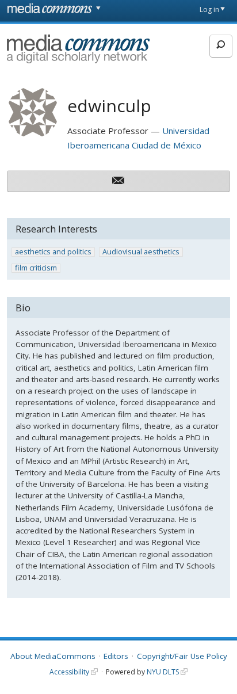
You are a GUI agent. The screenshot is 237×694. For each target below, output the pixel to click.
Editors (116, 656)
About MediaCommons (52, 656)
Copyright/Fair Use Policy (182, 656)
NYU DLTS (163, 672)
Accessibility (69, 672)
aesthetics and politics (53, 252)
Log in (209, 9)
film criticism (36, 268)
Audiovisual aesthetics (140, 252)
